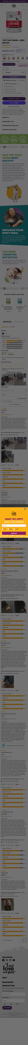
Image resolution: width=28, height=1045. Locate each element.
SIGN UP (14, 533)
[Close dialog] (25, 509)
